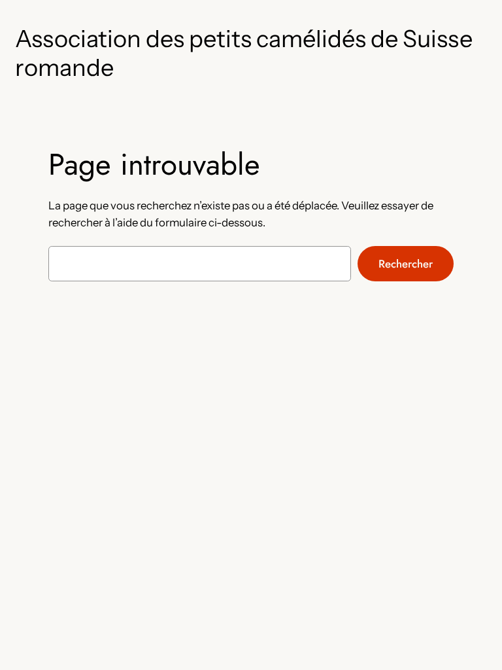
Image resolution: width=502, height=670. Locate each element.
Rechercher (405, 264)
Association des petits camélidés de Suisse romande (244, 52)
